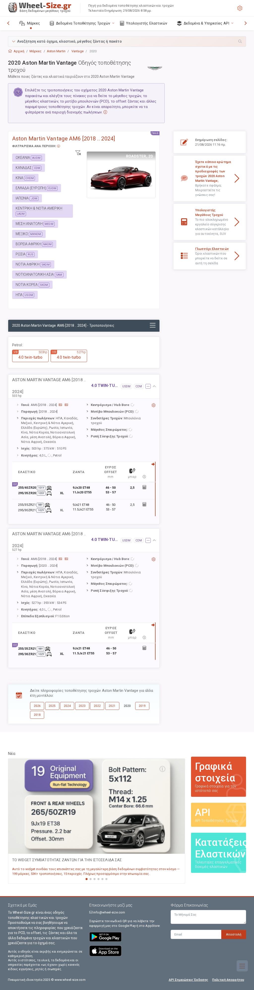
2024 (67, 706)
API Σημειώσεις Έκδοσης (188, 980)
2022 (97, 706)
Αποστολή (233, 934)
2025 (52, 706)
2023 (82, 706)
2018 (37, 715)
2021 (112, 706)
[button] (127, 41)
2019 (142, 706)
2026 (37, 706)
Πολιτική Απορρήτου (228, 980)
